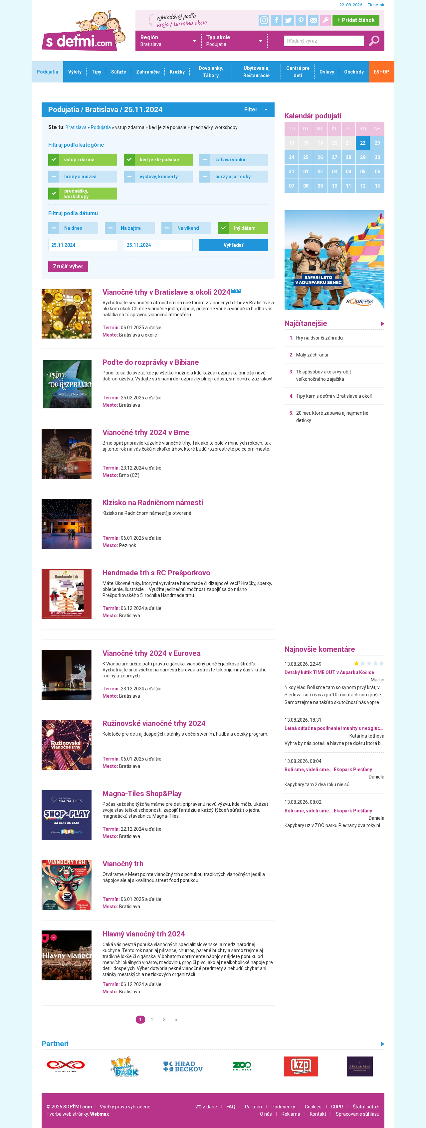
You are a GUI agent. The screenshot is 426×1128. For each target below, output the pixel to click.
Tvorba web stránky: (78, 1114)
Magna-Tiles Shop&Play (142, 794)
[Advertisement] (334, 536)
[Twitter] (288, 20)
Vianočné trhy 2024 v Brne (146, 433)
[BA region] (334, 259)
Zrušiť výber (68, 266)
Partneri (253, 1106)
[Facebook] (276, 20)
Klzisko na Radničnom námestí (153, 503)
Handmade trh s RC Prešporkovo (156, 573)
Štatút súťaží (366, 1106)
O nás (266, 1114)
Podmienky (283, 1106)
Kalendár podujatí (313, 116)
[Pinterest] (301, 20)
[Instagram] (264, 20)
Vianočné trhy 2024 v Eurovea (152, 653)
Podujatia (101, 127)
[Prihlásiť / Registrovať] (325, 20)
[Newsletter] (313, 20)
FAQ (231, 1106)
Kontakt (318, 1114)
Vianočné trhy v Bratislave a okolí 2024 (167, 292)
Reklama (291, 1114)
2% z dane (206, 1106)
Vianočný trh (123, 864)
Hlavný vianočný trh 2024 (144, 934)
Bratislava (76, 127)
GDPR (337, 1106)
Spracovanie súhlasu (357, 1114)
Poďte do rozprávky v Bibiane (151, 362)
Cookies (313, 1106)
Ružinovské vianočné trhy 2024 (154, 724)
